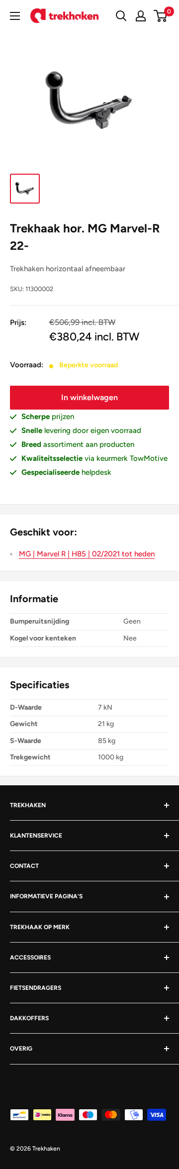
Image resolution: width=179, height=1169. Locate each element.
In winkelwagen (89, 397)
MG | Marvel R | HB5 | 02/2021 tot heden (87, 553)
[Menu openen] (15, 16)
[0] (161, 16)
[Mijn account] (141, 15)
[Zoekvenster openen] (121, 15)
